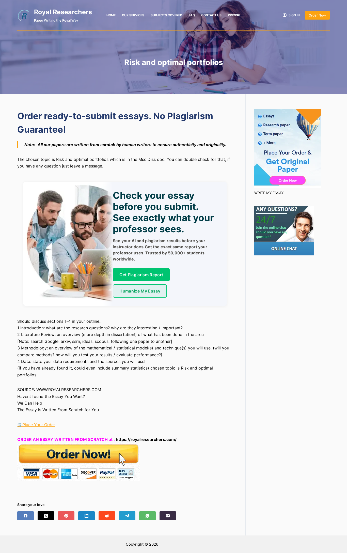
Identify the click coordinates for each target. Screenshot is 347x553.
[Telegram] (127, 515)
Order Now (317, 15)
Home (111, 15)
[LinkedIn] (86, 515)
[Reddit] (107, 515)
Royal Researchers (63, 12)
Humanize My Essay (139, 291)
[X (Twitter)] (46, 515)
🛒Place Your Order (36, 424)
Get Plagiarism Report (141, 274)
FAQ (192, 15)
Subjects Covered (166, 15)
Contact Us (211, 15)
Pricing (234, 15)
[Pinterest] (66, 515)
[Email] (168, 515)
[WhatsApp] (147, 515)
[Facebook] (25, 515)
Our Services (133, 15)
